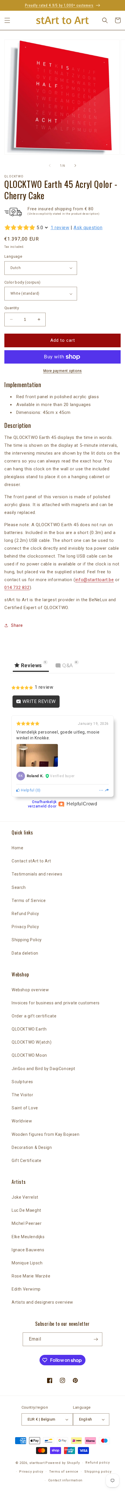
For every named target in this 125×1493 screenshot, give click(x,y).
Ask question (88, 227)
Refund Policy (25, 913)
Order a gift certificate (34, 1016)
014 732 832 (17, 587)
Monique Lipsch (27, 1263)
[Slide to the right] (75, 165)
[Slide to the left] (49, 165)
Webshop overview (30, 989)
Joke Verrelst (25, 1197)
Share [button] (17, 625)
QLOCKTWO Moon (29, 1055)
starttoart (36, 1463)
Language (13, 256)
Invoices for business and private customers (56, 1003)
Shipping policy (98, 1472)
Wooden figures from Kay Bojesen (46, 1134)
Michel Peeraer (27, 1223)
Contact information (65, 1480)
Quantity (11, 308)
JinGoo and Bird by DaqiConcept (43, 1068)
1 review (60, 227)
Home (17, 848)
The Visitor (22, 1094)
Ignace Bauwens (28, 1250)
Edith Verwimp (26, 1289)
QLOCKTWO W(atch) (32, 1042)
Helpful (27, 790)
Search (19, 887)
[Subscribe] (95, 1339)
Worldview (22, 1121)
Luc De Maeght (26, 1210)
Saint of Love (25, 1108)
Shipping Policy (27, 939)
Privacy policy (31, 1472)
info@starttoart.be (94, 579)
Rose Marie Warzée (31, 1276)
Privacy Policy (25, 926)
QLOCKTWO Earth (29, 1029)
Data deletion (25, 953)
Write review (38, 701)
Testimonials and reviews (37, 874)
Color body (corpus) (22, 282)
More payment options (62, 371)
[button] (7, 20)
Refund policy (97, 1462)
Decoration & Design (32, 1147)
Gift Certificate (27, 1160)
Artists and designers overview (42, 1302)
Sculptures (22, 1081)
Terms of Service (29, 900)
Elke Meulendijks (28, 1236)
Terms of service (63, 1472)
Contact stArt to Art (31, 861)
